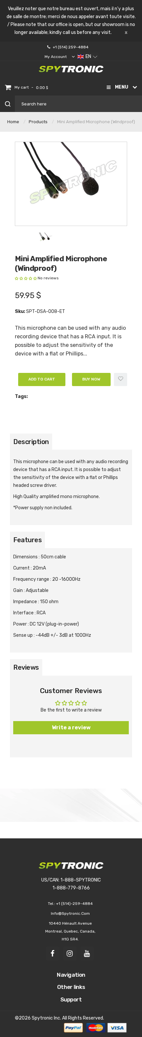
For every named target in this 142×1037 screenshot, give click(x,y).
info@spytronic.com (70, 913)
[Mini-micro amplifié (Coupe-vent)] (45, 238)
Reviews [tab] (26, 667)
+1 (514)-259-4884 (74, 903)
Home (13, 121)
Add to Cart (41, 379)
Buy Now (91, 379)
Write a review (71, 727)
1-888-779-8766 (71, 888)
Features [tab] (27, 540)
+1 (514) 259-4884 (71, 47)
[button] (87, 57)
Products (38, 121)
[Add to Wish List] (120, 379)
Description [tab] (31, 442)
